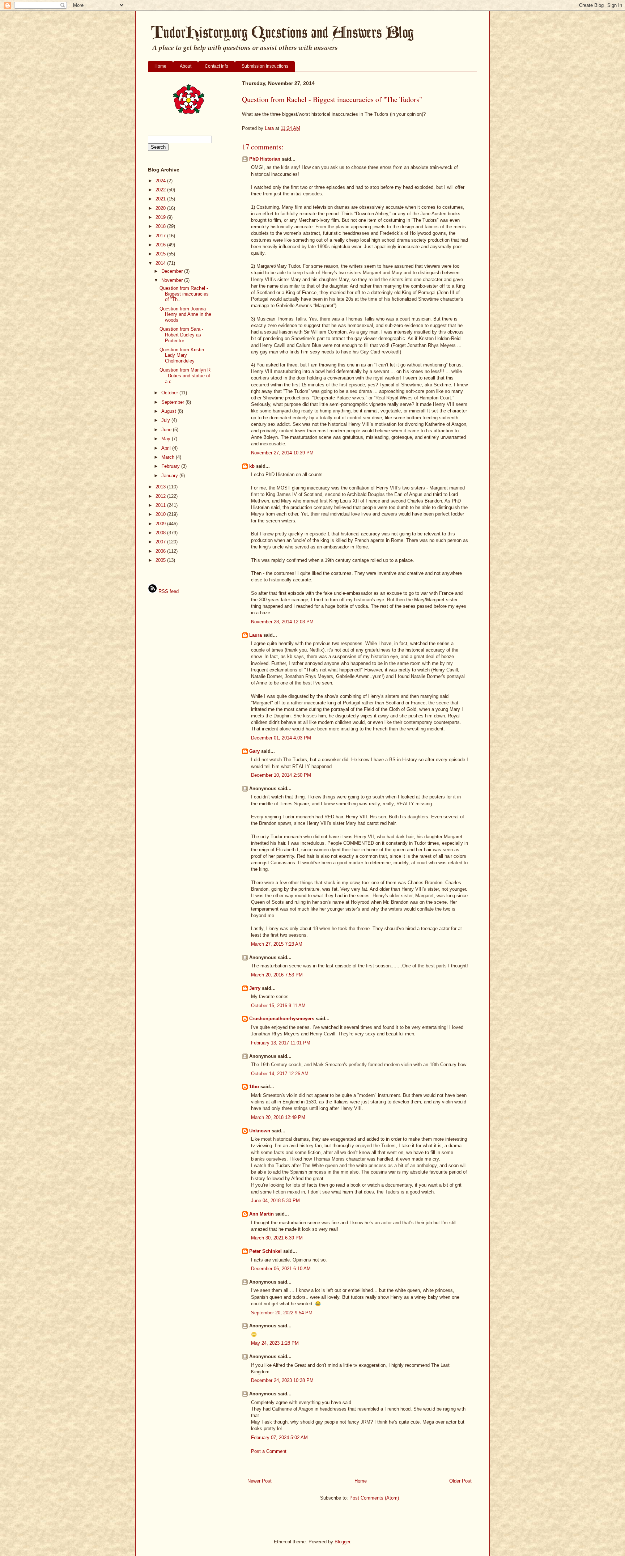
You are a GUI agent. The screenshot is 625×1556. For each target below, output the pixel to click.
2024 (161, 180)
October (170, 392)
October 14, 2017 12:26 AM (280, 1073)
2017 (161, 235)
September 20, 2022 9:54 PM (281, 1312)
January (170, 475)
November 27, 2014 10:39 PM (282, 452)
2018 (161, 226)
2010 (161, 514)
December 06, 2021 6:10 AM (281, 1268)
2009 (161, 523)
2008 (161, 532)
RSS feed (168, 591)
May (166, 438)
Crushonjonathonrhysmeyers (281, 1018)
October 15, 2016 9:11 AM (278, 1005)
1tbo (254, 1086)
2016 (161, 244)
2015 (161, 253)
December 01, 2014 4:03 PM (281, 738)
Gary (254, 751)
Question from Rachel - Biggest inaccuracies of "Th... (184, 293)
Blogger (342, 1541)
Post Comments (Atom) (374, 1498)
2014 (161, 263)
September (173, 402)
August (169, 411)
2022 (161, 189)
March (168, 457)
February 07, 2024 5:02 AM (279, 1437)
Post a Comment (268, 1451)
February (171, 466)
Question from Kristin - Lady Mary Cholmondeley (183, 355)
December (172, 271)
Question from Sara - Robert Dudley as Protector (181, 334)
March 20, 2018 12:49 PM (278, 1117)
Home (160, 66)
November (172, 280)
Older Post (460, 1481)
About (185, 66)
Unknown (259, 1130)
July (166, 420)
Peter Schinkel (265, 1251)
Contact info (216, 66)
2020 (161, 208)
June (167, 429)
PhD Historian (264, 159)
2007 (161, 541)
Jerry (254, 988)
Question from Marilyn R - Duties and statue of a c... (185, 375)
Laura (255, 635)
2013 (161, 486)
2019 (161, 217)
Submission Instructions (265, 66)
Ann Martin (261, 1214)
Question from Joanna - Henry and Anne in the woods (185, 314)
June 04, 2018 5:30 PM (275, 1200)
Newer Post (259, 1481)
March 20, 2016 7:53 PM (277, 975)
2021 (161, 199)
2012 (161, 496)
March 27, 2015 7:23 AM (276, 944)
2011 (161, 505)
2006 (161, 551)
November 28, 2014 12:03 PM (282, 621)
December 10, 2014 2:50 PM (281, 775)
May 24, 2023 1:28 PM (275, 1343)
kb (252, 466)
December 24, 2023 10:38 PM (282, 1380)
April (166, 448)
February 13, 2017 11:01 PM (280, 1043)
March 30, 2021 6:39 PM (277, 1238)
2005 (161, 560)
